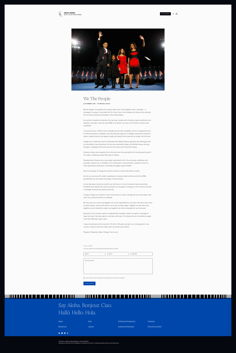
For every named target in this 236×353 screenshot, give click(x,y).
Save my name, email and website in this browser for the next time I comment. (105, 278)
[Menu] (176, 14)
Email (110, 254)
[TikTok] (67, 333)
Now (90, 321)
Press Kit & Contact (155, 326)
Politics (107, 104)
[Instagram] (62, 333)
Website (134, 254)
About (61, 321)
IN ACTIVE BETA (165, 14)
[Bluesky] (59, 333)
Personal (102, 104)
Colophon (151, 321)
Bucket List (62, 326)
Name (87, 254)
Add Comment (89, 261)
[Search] (173, 13)
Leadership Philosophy (126, 326)
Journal (91, 326)
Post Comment (89, 283)
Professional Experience (126, 321)
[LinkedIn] (64, 333)
